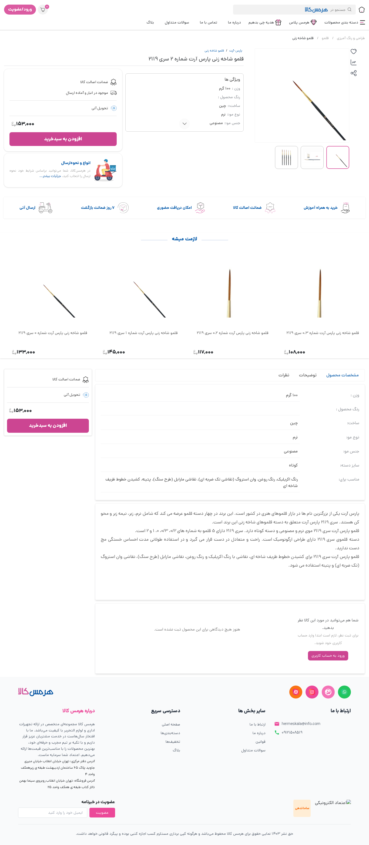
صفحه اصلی (171, 724)
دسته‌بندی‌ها (170, 733)
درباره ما (259, 733)
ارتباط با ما (258, 724)
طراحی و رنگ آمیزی (351, 38)
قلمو (325, 38)
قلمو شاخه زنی (214, 50)
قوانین (261, 741)
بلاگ (176, 750)
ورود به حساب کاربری (328, 655)
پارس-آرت (235, 50)
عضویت (102, 812)
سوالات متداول (253, 750)
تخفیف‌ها (173, 741)
